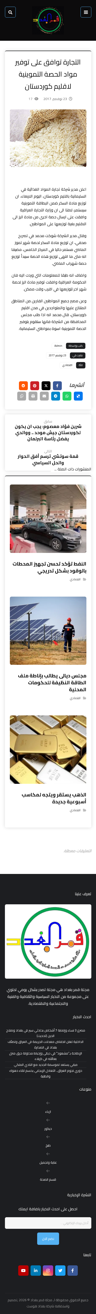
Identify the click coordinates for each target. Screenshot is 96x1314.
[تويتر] (60, 1270)
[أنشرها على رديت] (23, 385)
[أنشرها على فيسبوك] (57, 385)
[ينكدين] (36, 1270)
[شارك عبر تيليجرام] (55, 396)
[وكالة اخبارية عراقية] (48, 20)
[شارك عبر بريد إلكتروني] (44, 396)
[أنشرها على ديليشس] (78, 396)
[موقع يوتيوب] (23, 1270)
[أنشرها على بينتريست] (34, 385)
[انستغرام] (48, 1270)
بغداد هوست (36, 1306)
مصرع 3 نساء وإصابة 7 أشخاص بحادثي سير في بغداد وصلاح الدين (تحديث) (45, 1033)
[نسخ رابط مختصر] (21, 396)
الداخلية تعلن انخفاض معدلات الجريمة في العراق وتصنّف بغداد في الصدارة (45, 1044)
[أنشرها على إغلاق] (46, 385)
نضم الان (48, 1238)
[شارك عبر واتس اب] (67, 396)
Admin (58, 345)
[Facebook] (72, 1270)
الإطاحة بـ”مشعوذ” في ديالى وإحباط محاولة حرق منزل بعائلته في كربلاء (45, 1056)
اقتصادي (67, 365)
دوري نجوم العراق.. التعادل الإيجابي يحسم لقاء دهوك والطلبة (45, 1073)
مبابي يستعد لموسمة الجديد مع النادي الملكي (46, 1065)
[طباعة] (33, 396)
